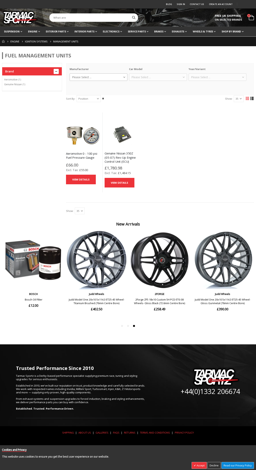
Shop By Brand (231, 31)
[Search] (134, 17)
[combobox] (93, 17)
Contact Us (197, 4)
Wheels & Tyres (203, 31)
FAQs (116, 432)
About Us (84, 432)
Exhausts (178, 31)
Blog (169, 4)
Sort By (70, 98)
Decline (214, 465)
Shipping (68, 432)
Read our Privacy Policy (238, 465)
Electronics (111, 31)
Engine (32, 31)
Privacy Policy (184, 432)
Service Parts (137, 31)
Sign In (181, 4)
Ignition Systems (36, 41)
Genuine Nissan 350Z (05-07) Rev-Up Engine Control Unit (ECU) (120, 157)
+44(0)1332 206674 (210, 391)
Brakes (158, 31)
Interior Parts (84, 31)
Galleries (102, 432)
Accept (200, 465)
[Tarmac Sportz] (20, 17)
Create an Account (221, 4)
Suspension (12, 31)
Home (3, 41)
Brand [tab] (9, 71)
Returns (129, 432)
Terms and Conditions (155, 432)
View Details (81, 179)
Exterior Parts (56, 31)
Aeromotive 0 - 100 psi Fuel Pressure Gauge (81, 155)
